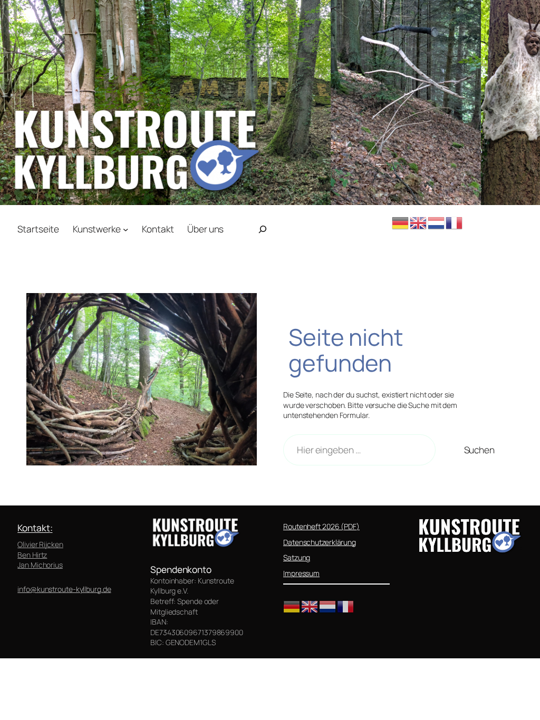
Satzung (296, 557)
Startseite (38, 228)
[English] (419, 222)
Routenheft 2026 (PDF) (321, 526)
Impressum (301, 573)
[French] (455, 222)
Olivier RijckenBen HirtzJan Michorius (40, 554)
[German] (401, 222)
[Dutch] (437, 222)
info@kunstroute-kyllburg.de (64, 589)
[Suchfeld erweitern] (262, 229)
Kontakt (33, 527)
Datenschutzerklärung (319, 542)
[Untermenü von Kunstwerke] (125, 228)
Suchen (479, 449)
